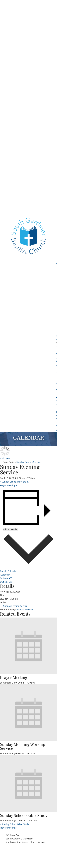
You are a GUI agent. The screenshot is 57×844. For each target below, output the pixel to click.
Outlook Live (6, 581)
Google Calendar (8, 571)
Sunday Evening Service (15, 605)
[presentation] (28, 673)
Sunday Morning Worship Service (22, 746)
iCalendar (5, 574)
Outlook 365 (6, 578)
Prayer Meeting (8, 485)
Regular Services (24, 609)
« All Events (6, 458)
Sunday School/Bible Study (14, 481)
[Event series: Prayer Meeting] (36, 682)
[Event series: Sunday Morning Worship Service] (37, 753)
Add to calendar (10, 529)
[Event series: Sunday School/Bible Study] (39, 820)
